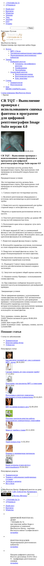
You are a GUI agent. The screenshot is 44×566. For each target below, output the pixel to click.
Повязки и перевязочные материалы (20, 453)
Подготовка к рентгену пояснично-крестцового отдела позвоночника (20, 396)
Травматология (16, 83)
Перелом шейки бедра (14, 343)
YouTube (9, 19)
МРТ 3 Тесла (15, 51)
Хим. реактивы (21, 78)
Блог (7, 87)
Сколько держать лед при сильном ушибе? (23, 372)
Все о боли (10, 483)
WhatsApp (10, 13)
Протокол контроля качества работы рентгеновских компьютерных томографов (23, 419)
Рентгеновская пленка (24, 74)
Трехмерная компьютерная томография (26, 53)
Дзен (8, 17)
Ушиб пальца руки (13, 442)
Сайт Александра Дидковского (24, 492)
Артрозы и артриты (13, 481)
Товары (9, 59)
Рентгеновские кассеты (24, 76)
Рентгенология (16, 85)
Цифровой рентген (18, 62)
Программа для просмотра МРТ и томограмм (24, 383)
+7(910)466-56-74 (12, 3)
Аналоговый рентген (18, 72)
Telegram (9, 15)
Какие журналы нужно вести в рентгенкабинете (18, 466)
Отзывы (9, 24)
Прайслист (10, 9)
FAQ (7, 21)
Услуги (8, 49)
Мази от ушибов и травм (15, 430)
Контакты (9, 11)
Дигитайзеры (20, 70)
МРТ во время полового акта (17, 407)
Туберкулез (10, 345)
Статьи (8, 80)
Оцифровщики (21, 68)
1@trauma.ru (10, 5)
